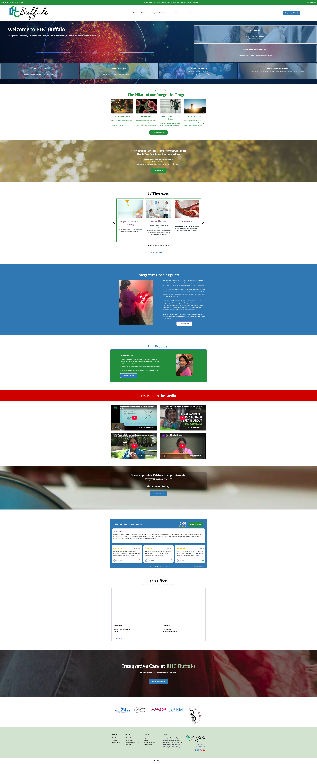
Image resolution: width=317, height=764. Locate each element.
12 (166, 245)
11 (165, 245)
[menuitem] (135, 13)
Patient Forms (116, 742)
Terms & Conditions (149, 742)
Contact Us (147, 740)
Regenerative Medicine (132, 742)
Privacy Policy (148, 744)
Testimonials (115, 740)
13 (168, 245)
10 (163, 245)
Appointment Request (150, 738)
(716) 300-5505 (200, 746)
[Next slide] (203, 222)
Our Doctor (115, 738)
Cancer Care (128, 740)
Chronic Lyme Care (130, 738)
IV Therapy (128, 744)
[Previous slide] (114, 222)
